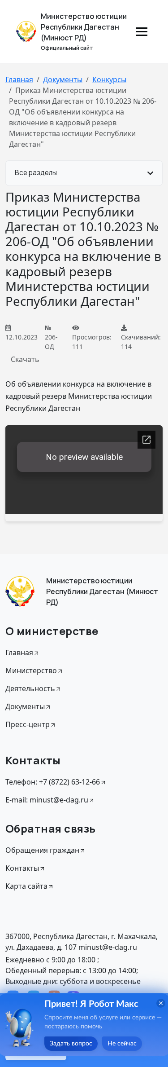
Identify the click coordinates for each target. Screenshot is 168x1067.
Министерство (31, 670)
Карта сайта (26, 886)
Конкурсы (109, 79)
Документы (62, 79)
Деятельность (30, 688)
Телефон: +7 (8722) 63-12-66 (52, 782)
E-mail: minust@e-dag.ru (46, 800)
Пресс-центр (27, 724)
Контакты (22, 868)
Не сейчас (122, 1044)
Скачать (25, 359)
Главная (19, 79)
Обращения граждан (42, 850)
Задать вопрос (71, 1044)
